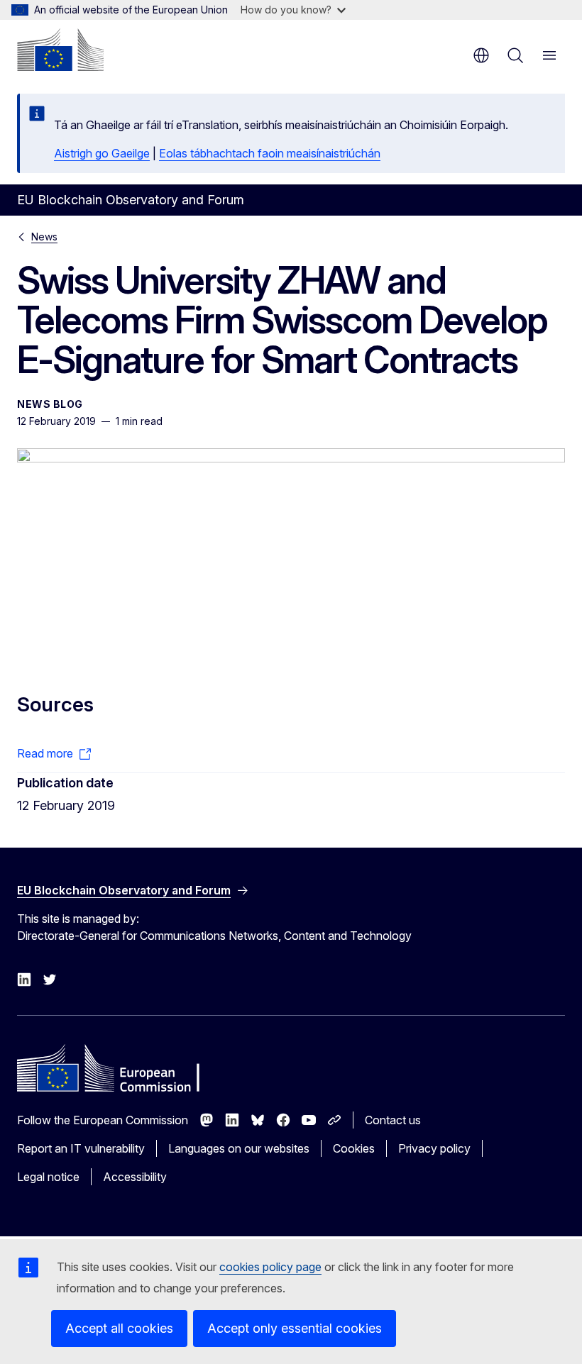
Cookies (354, 1148)
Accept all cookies (119, 1328)
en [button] (481, 55)
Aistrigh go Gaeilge (102, 153)
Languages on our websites (238, 1148)
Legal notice (48, 1177)
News (44, 237)
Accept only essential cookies (294, 1328)
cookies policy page (270, 1267)
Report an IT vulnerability (81, 1148)
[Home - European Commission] (60, 49)
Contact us (393, 1120)
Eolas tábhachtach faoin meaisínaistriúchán (269, 153)
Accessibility (135, 1177)
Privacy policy (434, 1148)
